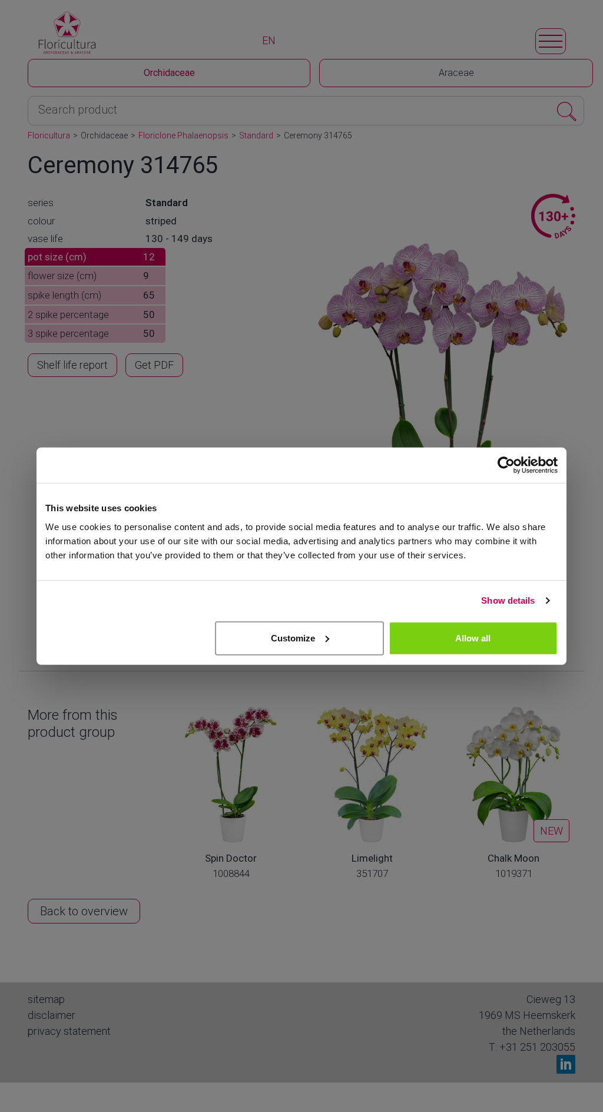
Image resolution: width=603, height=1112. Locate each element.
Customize (293, 638)
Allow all (473, 638)
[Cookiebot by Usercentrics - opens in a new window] (506, 465)
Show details (508, 600)
